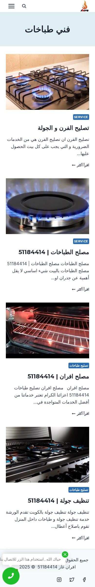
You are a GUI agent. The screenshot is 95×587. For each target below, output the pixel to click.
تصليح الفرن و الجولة (63, 127)
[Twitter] (72, 580)
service (81, 117)
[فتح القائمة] (11, 6)
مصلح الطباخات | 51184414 (54, 252)
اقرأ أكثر (80, 165)
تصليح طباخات (78, 365)
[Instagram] (59, 580)
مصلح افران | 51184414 (58, 376)
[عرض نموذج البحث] (24, 6)
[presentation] (47, 82)
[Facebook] (84, 580)
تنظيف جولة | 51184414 (58, 500)
